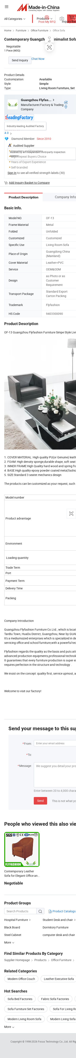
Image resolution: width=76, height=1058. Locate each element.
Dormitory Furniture (55, 927)
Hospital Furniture (16, 920)
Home (7, 30)
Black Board (12, 927)
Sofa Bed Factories (20, 999)
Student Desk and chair (58, 920)
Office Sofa (59, 30)
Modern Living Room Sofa (24, 1019)
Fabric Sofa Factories (55, 999)
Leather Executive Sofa (59, 979)
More (8, 1027)
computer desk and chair (59, 935)
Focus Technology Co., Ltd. (53, 1041)
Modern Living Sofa (63, 1019)
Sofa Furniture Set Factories (26, 1009)
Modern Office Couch (21, 979)
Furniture (21, 30)
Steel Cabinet (12, 935)
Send (40, 801)
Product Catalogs (64, 911)
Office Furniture (39, 30)
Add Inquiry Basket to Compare (29, 183)
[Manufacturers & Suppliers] (38, 7)
